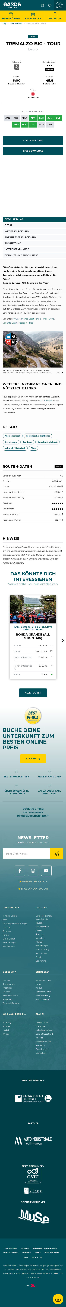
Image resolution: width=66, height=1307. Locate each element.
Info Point (40, 1045)
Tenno (6, 935)
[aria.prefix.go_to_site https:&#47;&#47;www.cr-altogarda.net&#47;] (33, 1098)
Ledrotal (6, 927)
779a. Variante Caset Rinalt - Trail (30, 318)
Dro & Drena (9, 939)
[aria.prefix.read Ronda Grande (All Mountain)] (33, 637)
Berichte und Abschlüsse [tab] (21, 255)
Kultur (39, 988)
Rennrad (40, 934)
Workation (41, 1053)
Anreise (39, 1038)
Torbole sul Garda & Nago (15, 923)
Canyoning (41, 961)
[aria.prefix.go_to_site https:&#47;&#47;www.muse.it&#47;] (33, 1216)
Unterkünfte (11, 18)
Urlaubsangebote (44, 1030)
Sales (38, 1253)
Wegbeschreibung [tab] (17, 231)
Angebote (54, 18)
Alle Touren (33, 692)
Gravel (39, 930)
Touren (39, 923)
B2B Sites (37, 1257)
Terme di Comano (11, 1003)
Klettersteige (42, 945)
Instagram (33, 871)
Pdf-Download (33, 140)
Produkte (7, 988)
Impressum (11, 1248)
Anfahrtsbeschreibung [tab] (20, 237)
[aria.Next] (54, 353)
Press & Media (10, 1253)
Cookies (24, 1248)
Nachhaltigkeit (43, 999)
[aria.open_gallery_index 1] (33, 349)
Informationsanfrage (45, 1248)
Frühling (7, 1022)
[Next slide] (62, 640)
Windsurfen (42, 953)
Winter (6, 1034)
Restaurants (8, 984)
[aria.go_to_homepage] (12, 5)
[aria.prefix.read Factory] (33, 1287)
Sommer (7, 1026)
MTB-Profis (46, 400)
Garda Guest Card (44, 1034)
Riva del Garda (10, 916)
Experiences (33, 18)
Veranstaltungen (44, 980)
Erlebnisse (40, 1026)
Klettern (39, 942)
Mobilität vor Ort (43, 1041)
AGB (26, 1257)
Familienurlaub (43, 991)
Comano (7, 931)
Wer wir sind (52, 1253)
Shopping (7, 999)
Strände (6, 991)
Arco (5, 919)
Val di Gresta (9, 946)
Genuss (6, 980)
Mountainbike (42, 926)
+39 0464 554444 (33, 812)
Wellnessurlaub (10, 995)
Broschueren (42, 1049)
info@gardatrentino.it (33, 816)
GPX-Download (33, 151)
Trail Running (42, 949)
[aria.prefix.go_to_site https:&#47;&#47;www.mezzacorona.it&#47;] (33, 1141)
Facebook (20, 871)
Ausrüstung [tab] (13, 243)
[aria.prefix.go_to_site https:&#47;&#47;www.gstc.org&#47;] (33, 1181)
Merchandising (43, 995)
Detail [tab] (9, 225)
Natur (39, 984)
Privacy (26, 1253)
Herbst (6, 1030)
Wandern (40, 938)
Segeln (39, 957)
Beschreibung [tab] (14, 219)
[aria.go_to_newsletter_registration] (56, 853)
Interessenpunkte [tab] (17, 249)
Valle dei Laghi (10, 942)
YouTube (46, 871)
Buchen (31, 758)
